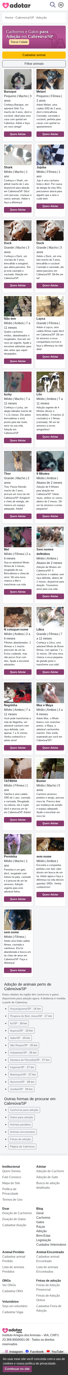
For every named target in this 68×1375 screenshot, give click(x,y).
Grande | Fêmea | (50, 337)
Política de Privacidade (10, 1191)
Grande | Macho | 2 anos (17, 495)
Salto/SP (20, 1037)
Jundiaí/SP (21, 1089)
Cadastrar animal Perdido (13, 1259)
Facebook (36, 1351)
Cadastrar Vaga (12, 1312)
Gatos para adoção (21, 1117)
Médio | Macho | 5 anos (50, 802)
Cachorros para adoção (24, 1109)
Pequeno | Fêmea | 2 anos (49, 113)
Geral (40, 1213)
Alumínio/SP (22, 1081)
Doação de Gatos (14, 1219)
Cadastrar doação (14, 1225)
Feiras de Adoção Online (48, 1298)
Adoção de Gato (47, 1177)
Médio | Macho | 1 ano (18, 188)
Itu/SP (18, 1023)
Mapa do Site (11, 1183)
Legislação (43, 1240)
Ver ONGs (9, 1285)
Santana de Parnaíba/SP (29, 1059)
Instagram (16, 1351)
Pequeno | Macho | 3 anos (18, 113)
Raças (40, 1226)
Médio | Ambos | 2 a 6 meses (17, 650)
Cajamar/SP (22, 1067)
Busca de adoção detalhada (48, 1185)
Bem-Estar (43, 1235)
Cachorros (43, 1217)
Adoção (41, 1231)
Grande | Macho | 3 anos (17, 264)
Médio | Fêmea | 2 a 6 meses (17, 570)
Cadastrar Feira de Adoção (48, 1308)
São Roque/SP (23, 1045)
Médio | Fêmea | (17, 951)
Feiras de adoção (20, 1139)
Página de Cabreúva (22, 1146)
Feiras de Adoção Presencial (48, 1287)
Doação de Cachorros (17, 1213)
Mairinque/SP (23, 1074)
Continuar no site (17, 1369)
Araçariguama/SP (25, 1008)
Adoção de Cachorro (50, 1171)
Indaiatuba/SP (23, 1052)
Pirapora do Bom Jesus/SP (31, 1015)
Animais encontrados (22, 1131)
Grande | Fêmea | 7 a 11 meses (50, 650)
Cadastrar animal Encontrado (47, 1259)
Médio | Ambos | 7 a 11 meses (17, 340)
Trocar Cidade (19, 41)
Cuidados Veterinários (51, 1244)
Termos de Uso (12, 1199)
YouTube (57, 1351)
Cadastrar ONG (12, 1291)
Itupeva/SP (21, 1030)
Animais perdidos (20, 1124)
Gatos (40, 1222)
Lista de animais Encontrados (47, 1269)
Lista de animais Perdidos (13, 1269)
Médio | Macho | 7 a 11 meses (18, 417)
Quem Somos (11, 1171)
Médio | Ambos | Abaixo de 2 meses (49, 495)
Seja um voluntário (14, 1306)
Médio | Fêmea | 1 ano (49, 187)
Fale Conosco (11, 1177)
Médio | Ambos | (50, 875)
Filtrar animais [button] (34, 63)
